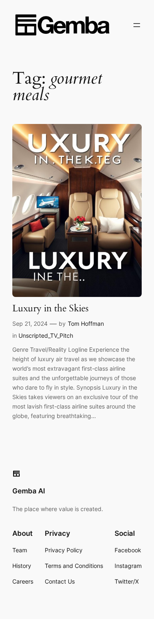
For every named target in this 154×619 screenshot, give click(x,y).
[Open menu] (137, 25)
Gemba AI (28, 491)
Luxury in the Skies (50, 308)
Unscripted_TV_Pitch (45, 335)
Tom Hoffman (86, 323)
